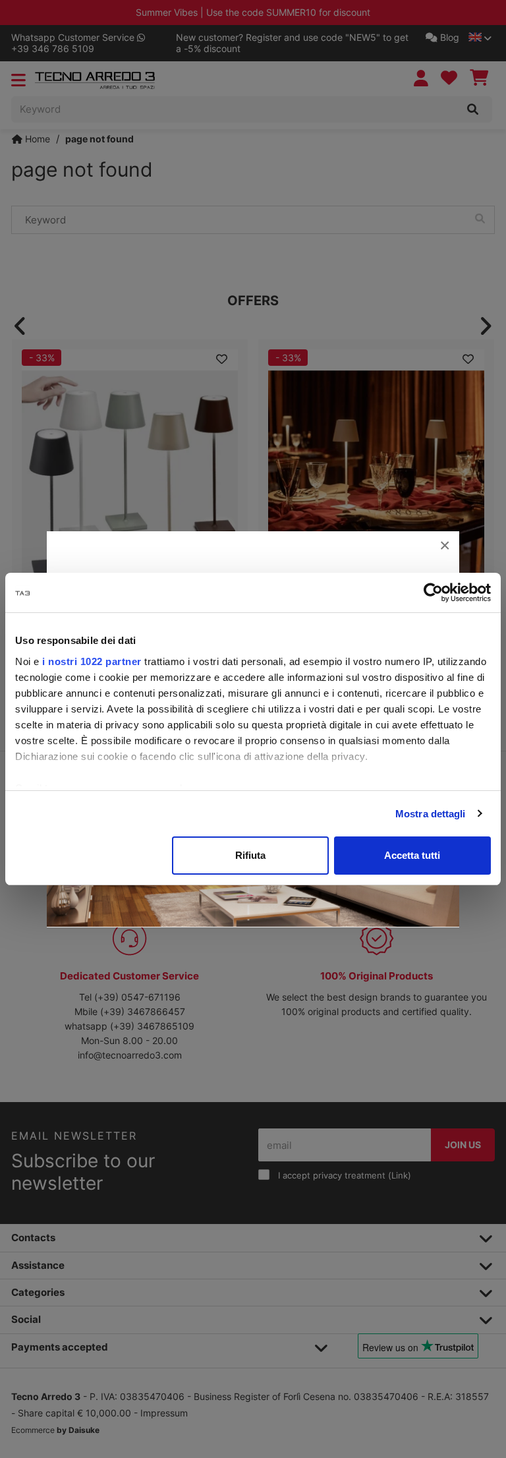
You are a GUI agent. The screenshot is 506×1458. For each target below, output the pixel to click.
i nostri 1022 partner (92, 661)
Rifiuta (250, 855)
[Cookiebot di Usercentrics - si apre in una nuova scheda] (433, 592)
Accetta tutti (412, 855)
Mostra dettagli (430, 813)
